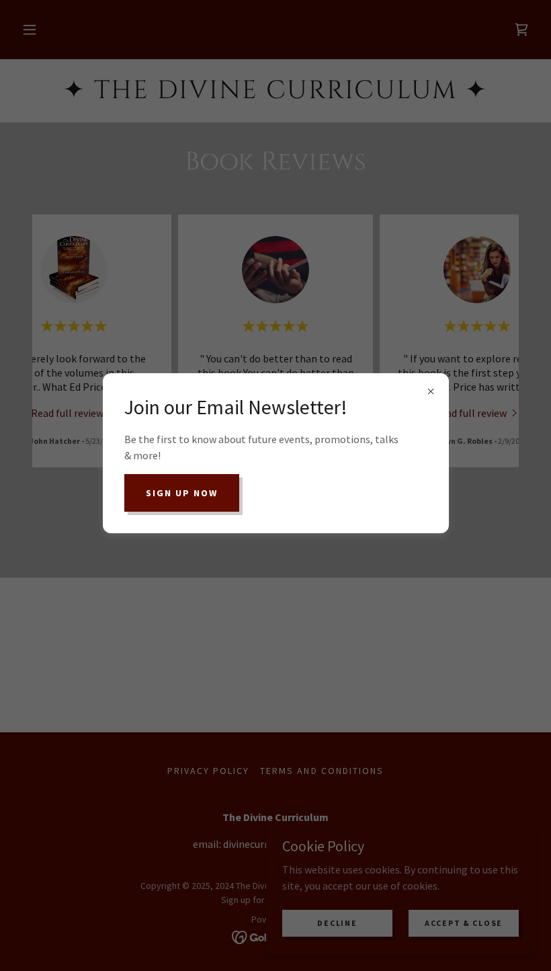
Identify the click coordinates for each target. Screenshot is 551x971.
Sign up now (182, 493)
